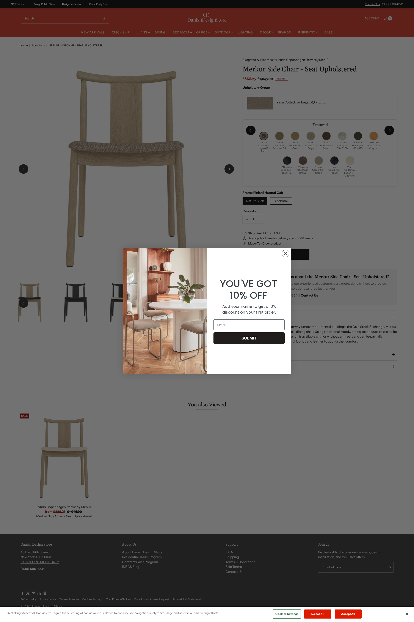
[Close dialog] (285, 253)
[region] (207, 614)
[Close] (407, 614)
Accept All (348, 614)
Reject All (317, 614)
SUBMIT (249, 338)
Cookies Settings (286, 614)
